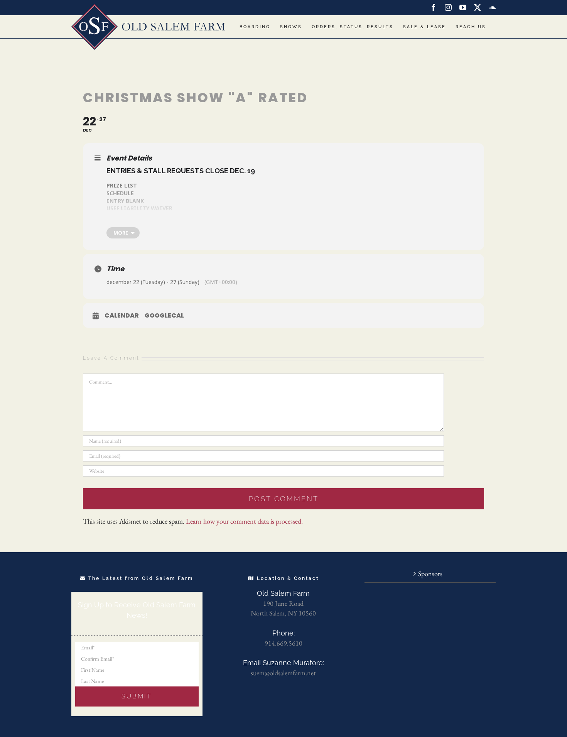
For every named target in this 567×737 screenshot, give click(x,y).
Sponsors (430, 573)
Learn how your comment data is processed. (244, 521)
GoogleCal (164, 315)
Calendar (122, 315)
